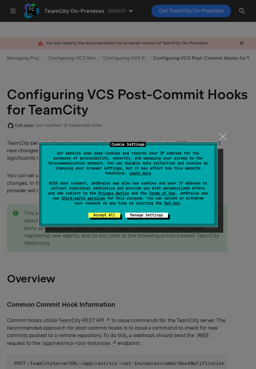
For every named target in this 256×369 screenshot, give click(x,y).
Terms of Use (162, 193)
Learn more (140, 173)
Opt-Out (172, 203)
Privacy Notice (113, 193)
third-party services (83, 198)
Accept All (104, 215)
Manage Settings (146, 215)
